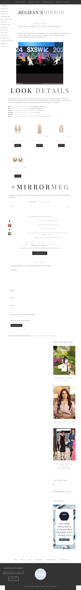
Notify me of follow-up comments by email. (23, 314)
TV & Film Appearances (44, 201)
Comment (14, 270)
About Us (13, 578)
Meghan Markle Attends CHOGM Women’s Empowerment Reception (64, 466)
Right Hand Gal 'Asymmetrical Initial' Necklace (48, 237)
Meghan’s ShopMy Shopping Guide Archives (64, 379)
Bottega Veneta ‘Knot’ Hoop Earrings (24, 112)
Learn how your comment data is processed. (44, 335)
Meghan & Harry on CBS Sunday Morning (64, 422)
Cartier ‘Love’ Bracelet (20, 114)
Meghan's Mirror (40, 12)
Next (68, 206)
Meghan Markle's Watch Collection (48, 224)
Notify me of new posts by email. (20, 320)
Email (13, 298)
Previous (12, 206)
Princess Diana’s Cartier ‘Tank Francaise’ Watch (26, 116)
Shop (17, 145)
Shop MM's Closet (39, 253)
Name (13, 290)
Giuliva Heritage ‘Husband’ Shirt (20, 106)
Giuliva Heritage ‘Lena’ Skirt (19, 108)
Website (13, 305)
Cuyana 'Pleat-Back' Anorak (48, 228)
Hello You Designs (51, 586)
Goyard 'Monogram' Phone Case (48, 220)
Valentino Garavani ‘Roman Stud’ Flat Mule (24, 110)
